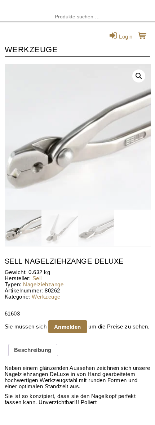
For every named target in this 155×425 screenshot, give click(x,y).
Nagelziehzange (43, 284)
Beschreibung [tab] (33, 350)
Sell (37, 278)
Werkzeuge (46, 297)
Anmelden (67, 327)
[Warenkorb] (142, 36)
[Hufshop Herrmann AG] (77, 11)
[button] (138, 76)
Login (125, 36)
